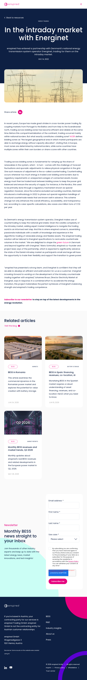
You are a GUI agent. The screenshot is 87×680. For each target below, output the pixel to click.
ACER (72, 136)
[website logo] (11, 4)
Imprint (49, 668)
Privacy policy (60, 668)
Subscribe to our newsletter (18, 299)
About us (50, 634)
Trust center (50, 671)
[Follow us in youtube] (11, 667)
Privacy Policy (73, 561)
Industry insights (53, 628)
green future (63, 242)
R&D (48, 622)
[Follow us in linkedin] (5, 667)
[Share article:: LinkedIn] (20, 112)
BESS (48, 616)
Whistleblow (72, 668)
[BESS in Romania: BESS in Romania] (23, 371)
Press (48, 639)
